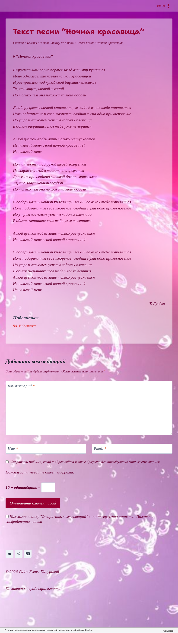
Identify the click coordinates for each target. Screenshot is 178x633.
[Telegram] (18, 554)
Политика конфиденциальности (33, 589)
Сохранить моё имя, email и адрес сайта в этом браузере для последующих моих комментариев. (86, 462)
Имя (13, 448)
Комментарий (21, 386)
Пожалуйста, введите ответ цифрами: (40, 472)
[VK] (9, 554)
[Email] (28, 554)
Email (100, 448)
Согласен (168, 631)
